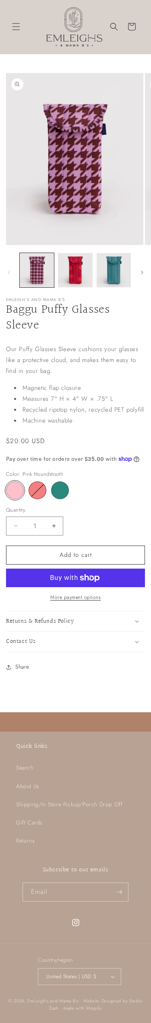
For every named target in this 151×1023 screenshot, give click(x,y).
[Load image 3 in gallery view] (114, 270)
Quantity (15, 510)
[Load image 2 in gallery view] (75, 270)
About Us (27, 786)
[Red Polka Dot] (37, 490)
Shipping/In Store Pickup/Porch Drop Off (69, 804)
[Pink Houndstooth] (15, 490)
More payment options (75, 597)
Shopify (94, 1008)
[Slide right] (142, 272)
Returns (25, 841)
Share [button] (22, 667)
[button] (16, 27)
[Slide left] (9, 272)
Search (24, 768)
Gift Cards (29, 822)
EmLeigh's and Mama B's (52, 1001)
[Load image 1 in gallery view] (37, 270)
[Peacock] (60, 490)
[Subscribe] (119, 892)
